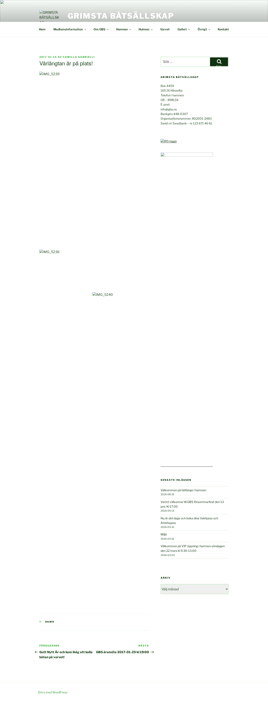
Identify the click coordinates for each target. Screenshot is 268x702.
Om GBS (99, 29)
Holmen (144, 29)
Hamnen (122, 29)
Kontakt (223, 29)
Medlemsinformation (68, 29)
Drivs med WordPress (52, 692)
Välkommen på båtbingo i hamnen (183, 490)
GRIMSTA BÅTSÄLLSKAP (121, 16)
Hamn (49, 621)
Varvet (165, 29)
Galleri (182, 29)
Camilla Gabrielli (79, 57)
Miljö (164, 534)
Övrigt (202, 29)
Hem (42, 29)
